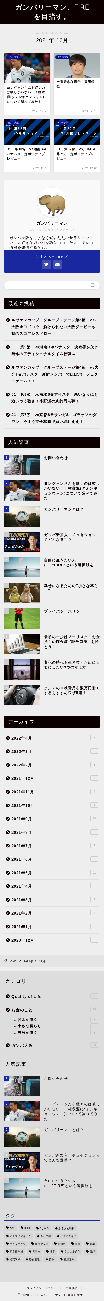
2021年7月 (53, 845)
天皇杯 (36, 1251)
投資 (52, 1251)
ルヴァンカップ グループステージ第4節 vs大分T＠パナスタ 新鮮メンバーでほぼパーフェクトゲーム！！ (55, 374)
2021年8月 (53, 832)
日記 (92, 1251)
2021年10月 (53, 805)
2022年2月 (53, 765)
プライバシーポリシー (41, 1288)
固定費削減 (16, 1251)
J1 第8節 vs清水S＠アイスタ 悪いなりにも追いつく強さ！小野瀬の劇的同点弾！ (54, 398)
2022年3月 (53, 751)
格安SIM (15, 1259)
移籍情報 (34, 1259)
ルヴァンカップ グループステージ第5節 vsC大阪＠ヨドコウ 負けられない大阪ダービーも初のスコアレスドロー (54, 327)
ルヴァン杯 (41, 1243)
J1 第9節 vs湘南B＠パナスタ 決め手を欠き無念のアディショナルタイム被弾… (54, 350)
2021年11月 (53, 792)
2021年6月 (53, 859)
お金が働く (56, 1020)
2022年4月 (53, 738)
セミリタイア (68, 1236)
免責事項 (71, 1288)
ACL (12, 1228)
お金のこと (53, 1010)
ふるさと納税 (66, 1228)
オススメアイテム (20, 1236)
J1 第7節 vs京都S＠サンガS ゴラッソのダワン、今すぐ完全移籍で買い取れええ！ (54, 418)
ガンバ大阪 (53, 1045)
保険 (77, 1243)
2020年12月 (53, 940)
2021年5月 (53, 873)
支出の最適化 (72, 1251)
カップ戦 (45, 1236)
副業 (92, 1243)
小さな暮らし (56, 1026)
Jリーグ (44, 1228)
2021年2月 (53, 913)
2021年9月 (53, 819)
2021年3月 (53, 900)
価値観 (62, 1243)
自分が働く (56, 1033)
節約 (51, 1259)
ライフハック (18, 1243)
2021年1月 (53, 926)
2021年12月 (53, 778)
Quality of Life (53, 996)
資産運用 (69, 1259)
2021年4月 (53, 886)
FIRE (27, 1228)
